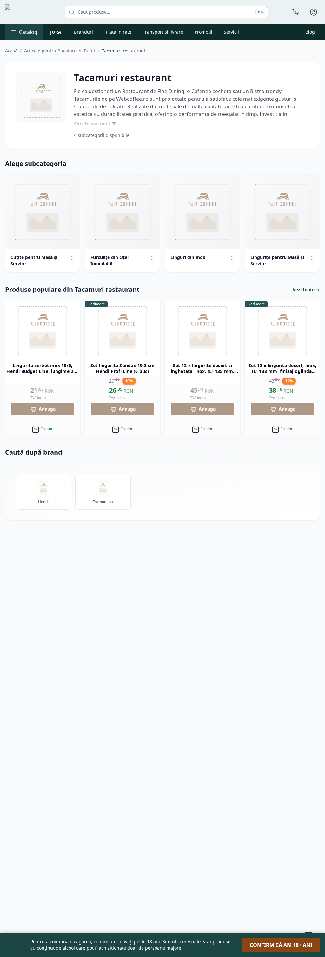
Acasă (11, 51)
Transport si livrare (163, 32)
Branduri (83, 32)
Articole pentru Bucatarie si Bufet (59, 51)
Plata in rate (118, 32)
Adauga (47, 409)
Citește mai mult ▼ (95, 123)
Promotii (203, 32)
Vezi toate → (306, 289)
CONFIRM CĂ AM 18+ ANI (281, 944)
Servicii (231, 32)
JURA (55, 32)
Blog (310, 32)
